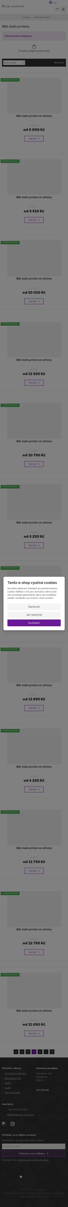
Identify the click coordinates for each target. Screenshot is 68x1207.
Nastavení (34, 606)
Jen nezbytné (34, 614)
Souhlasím (34, 622)
